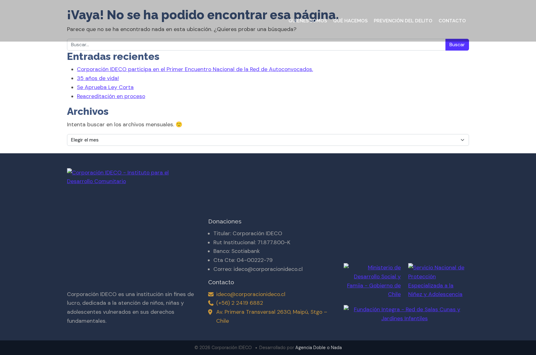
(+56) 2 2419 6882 (239, 302)
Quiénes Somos (307, 21)
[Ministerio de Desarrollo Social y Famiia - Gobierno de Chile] (372, 281)
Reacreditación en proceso (111, 96)
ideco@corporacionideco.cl (250, 294)
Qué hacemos (350, 21)
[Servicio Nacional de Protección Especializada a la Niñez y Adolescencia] (436, 281)
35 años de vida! (98, 78)
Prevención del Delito (403, 21)
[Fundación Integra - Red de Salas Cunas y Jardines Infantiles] (404, 311)
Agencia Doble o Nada (318, 347)
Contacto (452, 21)
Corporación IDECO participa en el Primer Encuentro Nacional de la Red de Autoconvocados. (195, 69)
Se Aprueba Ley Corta (105, 87)
